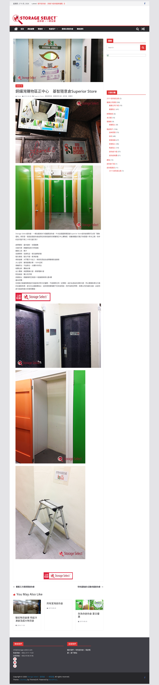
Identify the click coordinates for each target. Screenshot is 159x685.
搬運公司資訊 (112, 102)
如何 (110, 136)
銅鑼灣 (70, 96)
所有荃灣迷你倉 (55, 603)
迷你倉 (65, 96)
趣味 (108, 160)
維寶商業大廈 (57, 96)
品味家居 (112, 132)
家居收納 (112, 140)
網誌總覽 (31, 29)
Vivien (19, 96)
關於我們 (70, 650)
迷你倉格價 (113, 155)
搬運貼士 (112, 109)
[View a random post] (143, 29)
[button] (44, 29)
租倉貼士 (112, 148)
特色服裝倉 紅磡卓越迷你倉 (89, 586)
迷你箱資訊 (111, 168)
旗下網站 (74, 653)
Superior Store (39, 96)
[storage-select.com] (58, 574)
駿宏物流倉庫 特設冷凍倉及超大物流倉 (26, 619)
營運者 (40, 29)
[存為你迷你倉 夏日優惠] (89, 601)
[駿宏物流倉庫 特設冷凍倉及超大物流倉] (27, 601)
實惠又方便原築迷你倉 (25, 586)
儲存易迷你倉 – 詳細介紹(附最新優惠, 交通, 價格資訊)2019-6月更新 (51, 4)
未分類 (109, 118)
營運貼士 (112, 125)
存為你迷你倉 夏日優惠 (88, 615)
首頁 (22, 29)
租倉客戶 (52, 29)
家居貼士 (112, 144)
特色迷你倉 (80, 650)
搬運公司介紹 (114, 105)
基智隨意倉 (48, 96)
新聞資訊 (110, 114)
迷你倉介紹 (19, 86)
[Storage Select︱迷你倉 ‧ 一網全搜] (16, 29)
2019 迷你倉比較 (113, 98)
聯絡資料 (80, 29)
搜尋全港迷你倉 (67, 29)
